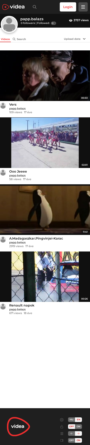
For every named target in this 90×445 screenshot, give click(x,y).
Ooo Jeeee (18, 171)
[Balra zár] (71, 433)
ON (78, 426)
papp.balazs (17, 108)
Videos (5, 39)
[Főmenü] (83, 7)
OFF (71, 440)
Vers (12, 104)
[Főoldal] (13, 7)
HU (71, 419)
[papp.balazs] (3, 106)
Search (21, 39)
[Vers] (45, 75)
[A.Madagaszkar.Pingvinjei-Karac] (45, 209)
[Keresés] (33, 7)
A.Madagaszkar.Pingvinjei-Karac (36, 238)
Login (68, 7)
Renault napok (21, 305)
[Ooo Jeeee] (45, 142)
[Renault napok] (45, 276)
